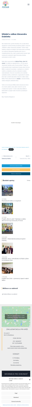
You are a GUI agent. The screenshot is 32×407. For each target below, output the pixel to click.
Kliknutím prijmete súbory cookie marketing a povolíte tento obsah (16, 316)
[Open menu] (28, 4)
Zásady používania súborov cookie (9, 405)
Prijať (16, 393)
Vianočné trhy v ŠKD (25, 157)
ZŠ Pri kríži (8, 39)
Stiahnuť (11, 149)
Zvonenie (16, 362)
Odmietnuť (16, 397)
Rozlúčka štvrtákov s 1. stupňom (11, 201)
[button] (30, 379)
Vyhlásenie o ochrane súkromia (23, 405)
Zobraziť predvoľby (16, 401)
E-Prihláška (16, 358)
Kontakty (16, 360)
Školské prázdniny (16, 365)
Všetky (28, 180)
